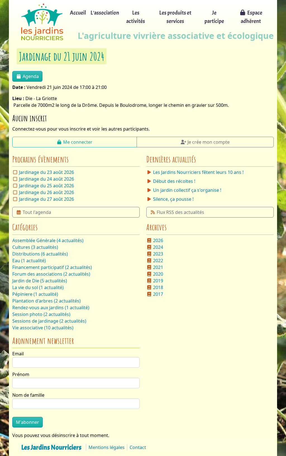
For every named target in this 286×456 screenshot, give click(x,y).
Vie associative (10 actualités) (42, 328)
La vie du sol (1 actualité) (38, 287)
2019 (158, 281)
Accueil (78, 12)
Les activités (135, 17)
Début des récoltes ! (174, 181)
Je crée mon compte (208, 142)
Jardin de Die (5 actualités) (39, 281)
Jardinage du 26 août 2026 (46, 192)
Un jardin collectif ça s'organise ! (187, 190)
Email (18, 354)
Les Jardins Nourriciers (51, 447)
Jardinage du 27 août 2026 (46, 199)
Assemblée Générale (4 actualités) (48, 240)
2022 (158, 260)
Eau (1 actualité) (29, 260)
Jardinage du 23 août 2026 (46, 172)
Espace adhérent (252, 17)
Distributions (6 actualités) (40, 254)
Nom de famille (28, 395)
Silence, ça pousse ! (173, 199)
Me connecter (77, 142)
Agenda (31, 76)
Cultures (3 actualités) (35, 247)
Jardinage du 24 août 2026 (46, 179)
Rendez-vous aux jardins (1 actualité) (50, 307)
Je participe (214, 17)
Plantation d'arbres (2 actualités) (46, 301)
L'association (104, 12)
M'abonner (27, 422)
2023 (158, 254)
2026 (158, 240)
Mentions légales (107, 447)
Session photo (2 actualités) (41, 314)
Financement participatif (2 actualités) (52, 267)
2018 (158, 287)
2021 (158, 267)
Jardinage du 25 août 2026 (46, 186)
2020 (158, 274)
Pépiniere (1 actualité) (35, 294)
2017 (158, 294)
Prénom (20, 374)
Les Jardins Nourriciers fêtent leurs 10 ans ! (198, 172)
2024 (158, 247)
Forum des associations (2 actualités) (51, 274)
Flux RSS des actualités (180, 212)
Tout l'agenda (37, 212)
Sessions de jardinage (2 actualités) (49, 321)
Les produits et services (175, 17)
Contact (138, 447)
